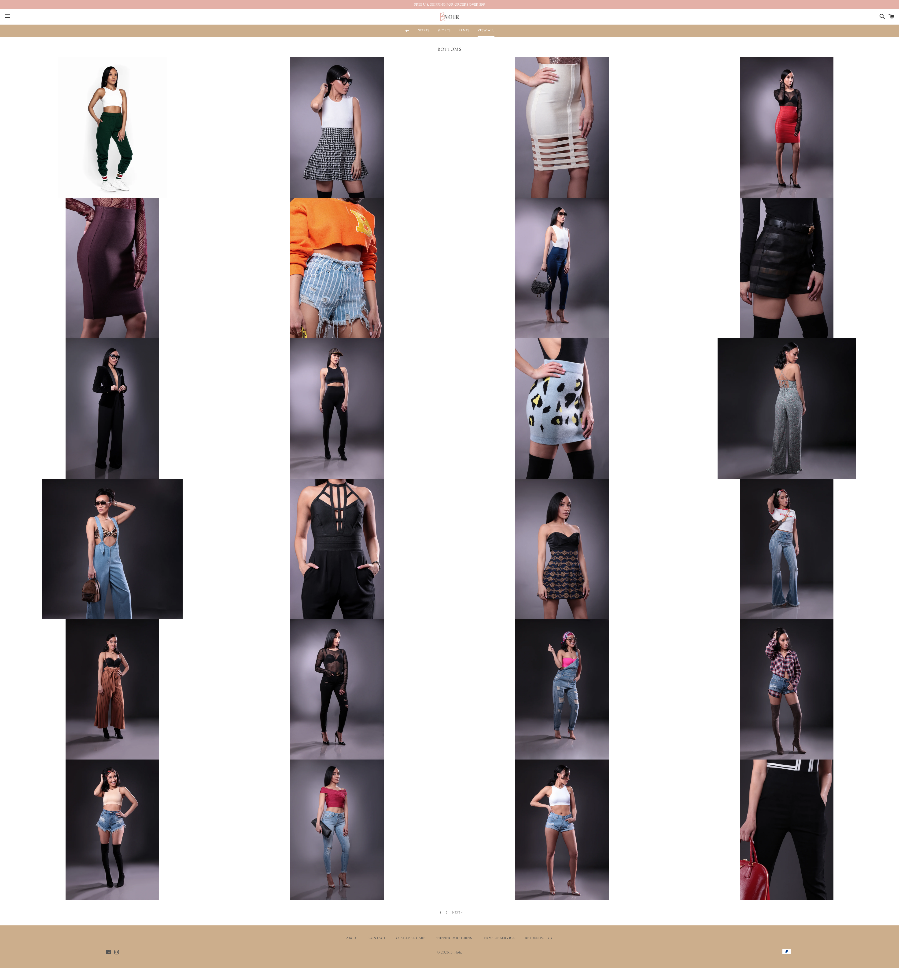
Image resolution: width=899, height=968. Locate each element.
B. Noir (455, 952)
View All (486, 30)
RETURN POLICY (539, 938)
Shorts (444, 30)
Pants (464, 30)
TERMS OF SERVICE (498, 938)
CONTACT (377, 938)
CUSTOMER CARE (410, 938)
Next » (457, 912)
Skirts (424, 30)
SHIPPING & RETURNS (454, 938)
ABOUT (352, 938)
